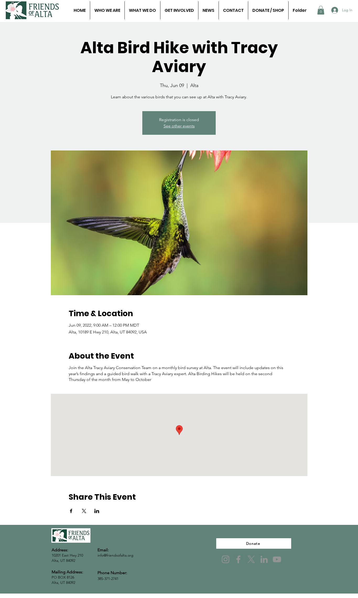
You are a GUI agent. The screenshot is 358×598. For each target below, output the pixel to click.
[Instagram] (225, 559)
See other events (179, 125)
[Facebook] (238, 559)
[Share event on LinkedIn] (96, 511)
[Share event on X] (84, 511)
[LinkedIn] (264, 559)
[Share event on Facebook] (71, 511)
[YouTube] (277, 559)
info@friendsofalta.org (115, 555)
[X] (251, 559)
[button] (320, 10)
